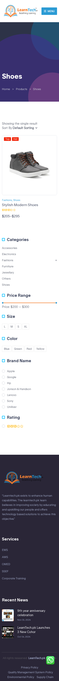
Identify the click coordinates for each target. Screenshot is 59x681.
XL (25, 326)
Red (29, 348)
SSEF (5, 571)
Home (6, 89)
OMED (6, 564)
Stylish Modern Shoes (20, 205)
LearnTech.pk (36, 657)
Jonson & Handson (19, 389)
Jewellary (8, 272)
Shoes (16, 200)
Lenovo (11, 394)
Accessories (9, 247)
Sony (10, 400)
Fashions (7, 200)
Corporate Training (14, 578)
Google (11, 377)
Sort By (7, 128)
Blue (7, 348)
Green (18, 348)
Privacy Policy (29, 667)
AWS (5, 557)
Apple (11, 371)
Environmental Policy (20, 677)
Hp (9, 383)
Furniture (7, 266)
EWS (5, 549)
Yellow (40, 348)
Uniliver (12, 406)
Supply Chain (45, 677)
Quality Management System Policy (30, 672)
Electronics (9, 254)
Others (6, 278)
